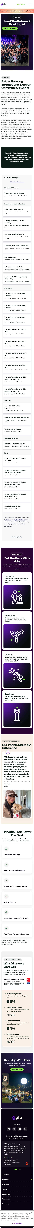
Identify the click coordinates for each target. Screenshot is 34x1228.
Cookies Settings (17, 1223)
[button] (15, 1169)
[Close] (32, 1212)
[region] (17, 1218)
